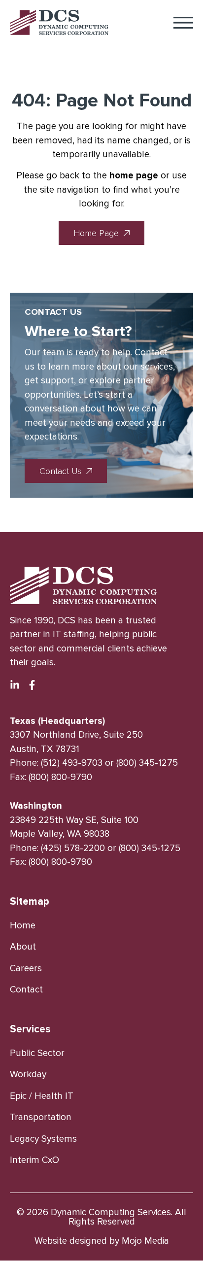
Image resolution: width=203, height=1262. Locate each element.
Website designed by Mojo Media (101, 1241)
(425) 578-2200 (73, 848)
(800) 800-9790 (60, 777)
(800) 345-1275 (147, 763)
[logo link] (59, 22)
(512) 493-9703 (71, 763)
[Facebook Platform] (32, 685)
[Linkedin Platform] (15, 685)
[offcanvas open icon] (183, 22)
